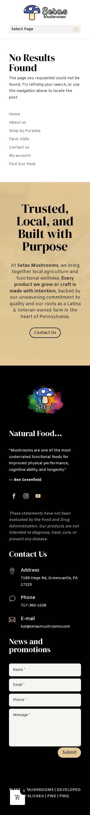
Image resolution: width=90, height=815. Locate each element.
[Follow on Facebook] (14, 496)
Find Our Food (22, 164)
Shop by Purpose (24, 130)
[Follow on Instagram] (26, 496)
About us (17, 122)
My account (20, 155)
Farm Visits (19, 139)
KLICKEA (36, 796)
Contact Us (45, 332)
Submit (69, 752)
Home (14, 114)
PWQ (64, 796)
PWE (51, 796)
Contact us (19, 147)
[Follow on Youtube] (38, 496)
